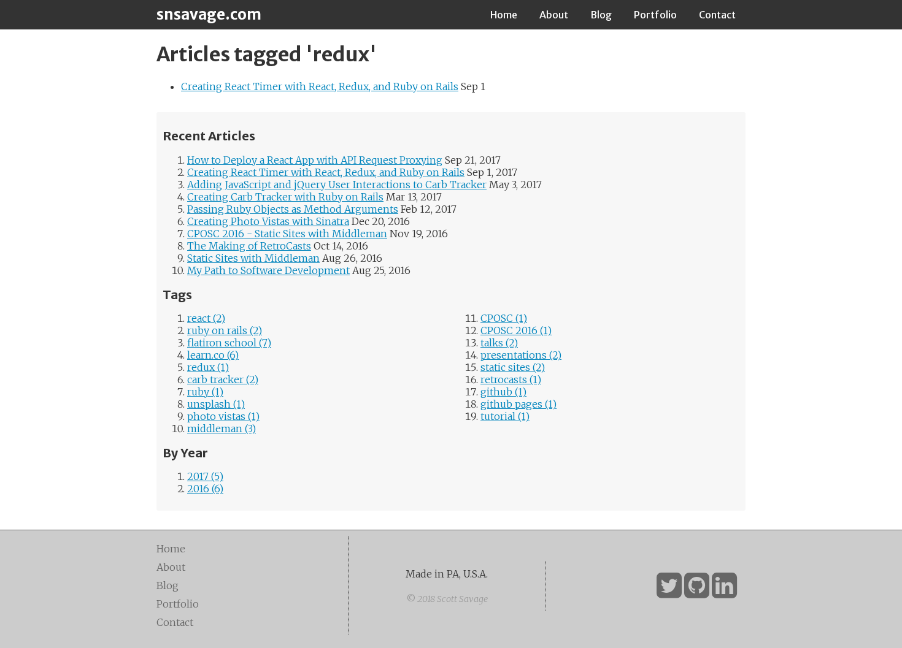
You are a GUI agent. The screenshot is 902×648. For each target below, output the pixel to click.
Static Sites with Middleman (253, 258)
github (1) (503, 392)
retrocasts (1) (510, 379)
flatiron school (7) (229, 343)
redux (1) (208, 367)
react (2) (206, 318)
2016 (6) (205, 488)
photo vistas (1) (223, 416)
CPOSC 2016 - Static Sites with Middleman (287, 233)
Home (503, 15)
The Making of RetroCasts (249, 246)
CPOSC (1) (503, 318)
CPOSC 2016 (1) (516, 330)
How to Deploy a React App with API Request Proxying (314, 160)
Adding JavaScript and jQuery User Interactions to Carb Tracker (337, 184)
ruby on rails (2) (224, 330)
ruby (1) (205, 392)
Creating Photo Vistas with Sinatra (268, 221)
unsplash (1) (216, 404)
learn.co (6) (213, 355)
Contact (717, 15)
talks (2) (499, 343)
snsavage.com (208, 14)
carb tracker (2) (222, 379)
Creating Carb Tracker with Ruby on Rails (285, 197)
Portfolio (655, 15)
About (553, 15)
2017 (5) (205, 476)
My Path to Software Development (268, 270)
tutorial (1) (505, 416)
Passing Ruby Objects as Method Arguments (292, 209)
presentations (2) (520, 355)
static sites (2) (512, 367)
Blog (601, 15)
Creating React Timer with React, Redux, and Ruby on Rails (319, 86)
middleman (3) (221, 428)
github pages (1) (518, 404)
